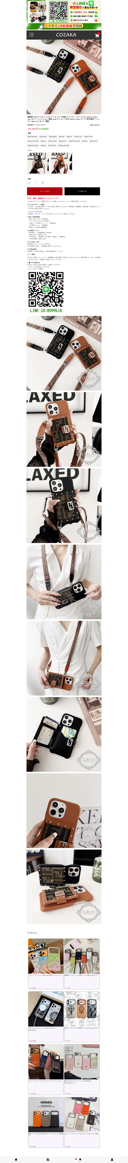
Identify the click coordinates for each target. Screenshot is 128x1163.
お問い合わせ (95, 125)
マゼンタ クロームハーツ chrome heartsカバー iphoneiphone (42, 1029)
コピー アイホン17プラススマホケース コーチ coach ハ (45, 1081)
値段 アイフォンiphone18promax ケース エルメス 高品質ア (45, 1135)
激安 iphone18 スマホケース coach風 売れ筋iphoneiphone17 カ (77, 1082)
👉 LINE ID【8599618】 (35, 211)
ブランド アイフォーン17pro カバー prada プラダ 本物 (81, 1134)
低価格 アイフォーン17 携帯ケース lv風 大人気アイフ (81, 975)
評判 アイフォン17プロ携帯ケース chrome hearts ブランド (81, 1029)
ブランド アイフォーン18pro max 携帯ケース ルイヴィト (45, 976)
